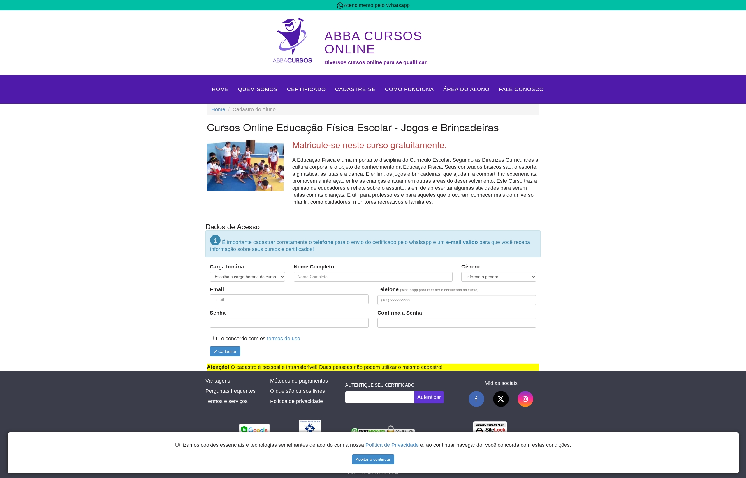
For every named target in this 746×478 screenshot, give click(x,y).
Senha (218, 313)
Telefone (427, 289)
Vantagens (217, 381)
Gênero (470, 267)
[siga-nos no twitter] (501, 399)
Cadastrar (227, 351)
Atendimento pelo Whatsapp (377, 5)
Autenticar (429, 397)
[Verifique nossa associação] (310, 431)
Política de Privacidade (392, 445)
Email (217, 289)
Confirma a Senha (399, 313)
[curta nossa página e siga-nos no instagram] (525, 399)
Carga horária (227, 267)
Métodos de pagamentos (299, 381)
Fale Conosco (521, 89)
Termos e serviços (226, 401)
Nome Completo (314, 267)
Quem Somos (258, 89)
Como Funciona (409, 89)
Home (220, 89)
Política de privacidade (296, 401)
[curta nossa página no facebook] (476, 399)
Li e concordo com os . (259, 338)
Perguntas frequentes (230, 391)
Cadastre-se (355, 89)
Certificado (306, 89)
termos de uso (283, 338)
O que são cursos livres (297, 391)
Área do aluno (466, 89)
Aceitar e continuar (373, 459)
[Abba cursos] (294, 39)
